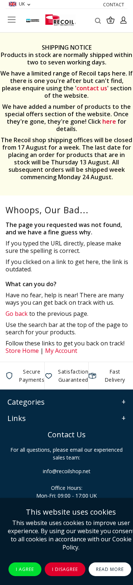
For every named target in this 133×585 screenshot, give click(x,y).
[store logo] (60, 20)
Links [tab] (16, 418)
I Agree (25, 569)
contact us (91, 88)
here (109, 121)
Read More (110, 569)
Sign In (123, 20)
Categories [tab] (26, 402)
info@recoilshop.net (67, 471)
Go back (17, 314)
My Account (61, 351)
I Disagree (65, 569)
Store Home (22, 351)
